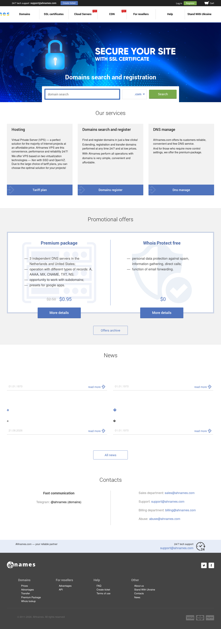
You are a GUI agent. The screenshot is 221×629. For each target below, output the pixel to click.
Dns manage (181, 190)
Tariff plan (40, 190)
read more (94, 387)
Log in (179, 3)
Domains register (110, 190)
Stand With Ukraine (200, 14)
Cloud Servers (85, 13)
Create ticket (69, 2)
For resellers (141, 14)
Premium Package (31, 597)
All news (110, 455)
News (137, 597)
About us (139, 585)
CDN (117, 13)
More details (59, 312)
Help (170, 14)
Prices (24, 585)
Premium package (59, 243)
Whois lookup (28, 601)
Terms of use (103, 593)
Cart (212, 3)
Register (190, 3)
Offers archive (110, 330)
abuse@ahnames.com (164, 518)
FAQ (99, 585)
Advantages (27, 589)
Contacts (139, 593)
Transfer (25, 593)
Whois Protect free (162, 243)
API (61, 589)
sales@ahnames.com (180, 492)
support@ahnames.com (43, 3)
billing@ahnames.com (180, 510)
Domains (24, 14)
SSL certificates (54, 14)
